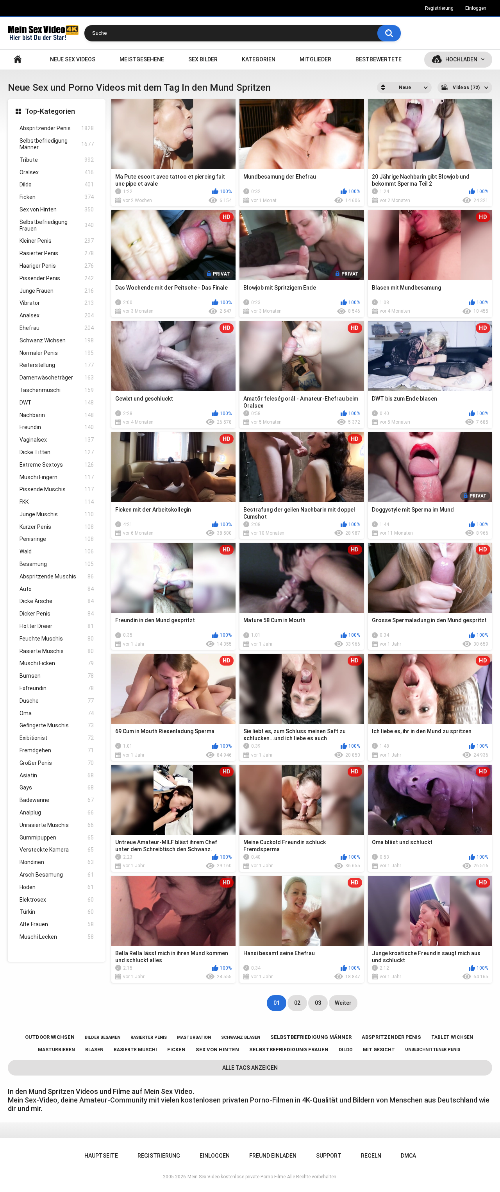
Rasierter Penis (57, 253)
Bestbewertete (378, 59)
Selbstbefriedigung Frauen (57, 225)
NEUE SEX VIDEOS (72, 59)
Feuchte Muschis (57, 638)
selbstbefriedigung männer (311, 1037)
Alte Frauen (57, 924)
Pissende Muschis (57, 489)
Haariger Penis (57, 266)
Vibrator (57, 303)
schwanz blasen (240, 1037)
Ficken (57, 197)
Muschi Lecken (57, 937)
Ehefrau (57, 328)
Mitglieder (315, 59)
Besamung (57, 564)
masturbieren (56, 1049)
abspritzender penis (391, 1037)
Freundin (57, 427)
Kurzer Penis (57, 527)
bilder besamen (102, 1037)
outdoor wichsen (50, 1037)
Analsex (57, 315)
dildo (346, 1049)
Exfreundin (57, 688)
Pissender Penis (57, 278)
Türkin (57, 912)
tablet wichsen (452, 1037)
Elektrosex (57, 900)
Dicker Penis (57, 613)
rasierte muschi (135, 1049)
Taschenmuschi (57, 390)
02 (297, 1003)
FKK (57, 502)
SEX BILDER (203, 59)
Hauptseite (17, 60)
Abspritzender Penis (57, 128)
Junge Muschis (57, 514)
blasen (94, 1049)
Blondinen (57, 862)
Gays (57, 787)
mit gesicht (379, 1049)
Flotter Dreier (57, 626)
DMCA (408, 1156)
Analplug (57, 812)
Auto (57, 589)
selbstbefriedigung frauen (289, 1049)
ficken (176, 1049)
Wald (57, 551)
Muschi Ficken (57, 663)
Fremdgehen (57, 750)
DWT (57, 402)
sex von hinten (217, 1049)
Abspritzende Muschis (57, 576)
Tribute (57, 160)
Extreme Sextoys (57, 465)
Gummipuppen (57, 837)
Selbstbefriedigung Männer (57, 144)
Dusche (57, 701)
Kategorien (258, 59)
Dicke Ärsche (57, 601)
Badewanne (57, 800)
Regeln (371, 1156)
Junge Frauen (57, 291)
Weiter (343, 1003)
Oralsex (57, 172)
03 (318, 1003)
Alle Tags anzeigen (250, 1068)
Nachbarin (57, 415)
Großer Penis (57, 763)
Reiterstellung (57, 365)
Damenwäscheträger (57, 377)
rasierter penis (148, 1037)
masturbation (194, 1037)
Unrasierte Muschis (57, 825)
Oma (57, 713)
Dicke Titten (57, 452)
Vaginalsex (57, 440)
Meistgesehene (142, 59)
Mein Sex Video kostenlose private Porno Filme (237, 1176)
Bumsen (57, 676)
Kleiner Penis (57, 241)
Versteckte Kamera (57, 850)
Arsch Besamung (57, 875)
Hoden (57, 887)
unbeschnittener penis (432, 1049)
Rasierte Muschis (57, 651)
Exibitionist (57, 738)
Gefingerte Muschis (57, 725)
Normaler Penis (57, 353)
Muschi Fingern (57, 477)
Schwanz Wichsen (57, 340)
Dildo (57, 184)
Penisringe (57, 539)
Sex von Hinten (57, 209)
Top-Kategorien (50, 111)
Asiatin (57, 775)
